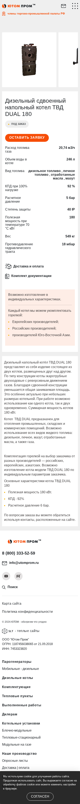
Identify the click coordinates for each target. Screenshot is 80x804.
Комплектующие (16, 687)
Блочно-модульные (17, 730)
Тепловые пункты (17, 696)
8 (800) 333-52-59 (18, 553)
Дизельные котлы (17, 678)
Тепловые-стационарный (21, 737)
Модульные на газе (16, 744)
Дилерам (9, 714)
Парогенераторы (16, 661)
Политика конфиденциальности (27, 611)
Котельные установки (21, 723)
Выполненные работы (21, 705)
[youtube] (6, 576)
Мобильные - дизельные (20, 668)
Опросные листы (15, 760)
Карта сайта (11, 603)
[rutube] (18, 576)
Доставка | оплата (15, 767)
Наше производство (19, 753)
